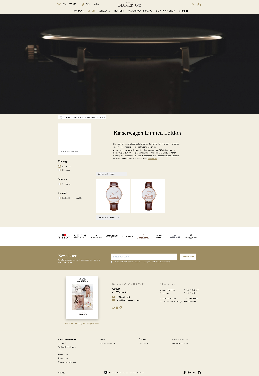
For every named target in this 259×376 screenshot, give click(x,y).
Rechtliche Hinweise (67, 339)
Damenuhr (66, 166)
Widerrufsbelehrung (67, 347)
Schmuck (79, 11)
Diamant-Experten (179, 339)
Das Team (143, 343)
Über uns (142, 339)
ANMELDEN (188, 257)
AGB (60, 351)
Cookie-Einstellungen (67, 362)
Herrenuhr (66, 170)
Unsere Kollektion (78, 117)
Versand (62, 343)
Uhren (91, 11)
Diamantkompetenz (180, 343)
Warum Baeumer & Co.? (140, 11)
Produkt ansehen (113, 208)
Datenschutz (63, 354)
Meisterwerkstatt (107, 343)
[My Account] (193, 4)
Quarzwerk (66, 184)
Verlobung (104, 11)
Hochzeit (119, 11)
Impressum (63, 358)
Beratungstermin (166, 11)
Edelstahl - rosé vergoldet (72, 198)
